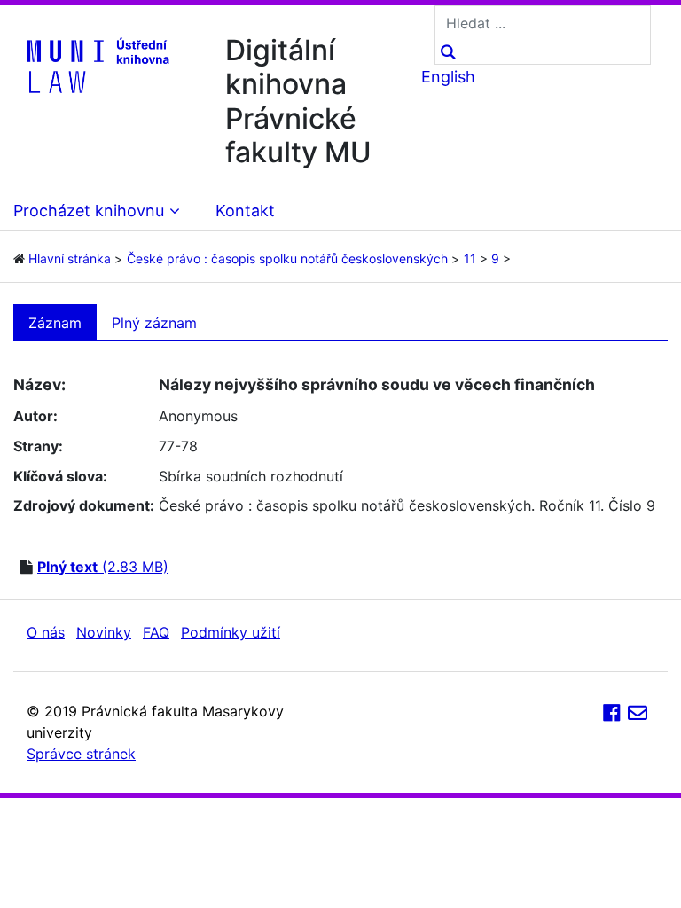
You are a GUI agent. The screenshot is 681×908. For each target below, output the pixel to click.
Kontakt (245, 210)
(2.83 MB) (102, 566)
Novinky (103, 632)
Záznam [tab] (55, 323)
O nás (46, 632)
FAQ (156, 632)
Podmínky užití (230, 632)
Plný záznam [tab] (154, 323)
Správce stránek (81, 754)
